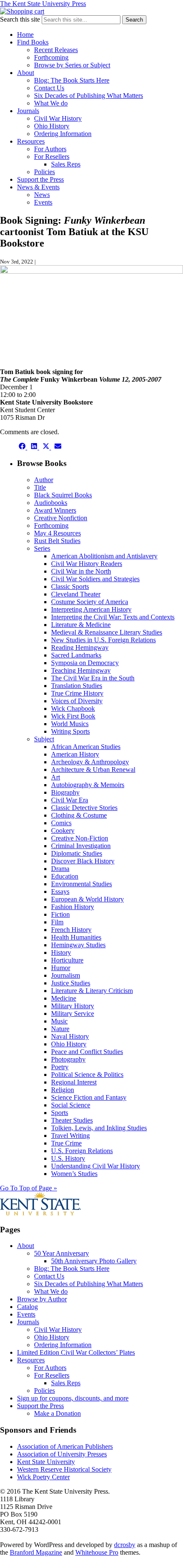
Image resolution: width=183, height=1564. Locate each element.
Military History (72, 1005)
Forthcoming (51, 57)
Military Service (72, 1013)
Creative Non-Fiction (79, 838)
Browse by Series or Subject (72, 65)
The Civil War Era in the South (92, 678)
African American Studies (85, 746)
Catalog (27, 1306)
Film (57, 922)
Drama (60, 868)
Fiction (60, 914)
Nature (60, 1028)
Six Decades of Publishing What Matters (88, 95)
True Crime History (77, 693)
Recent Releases (56, 49)
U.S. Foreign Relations (82, 1150)
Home (25, 34)
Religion (62, 1089)
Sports (59, 1112)
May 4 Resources (57, 533)
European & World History (87, 899)
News (42, 194)
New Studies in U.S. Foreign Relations (103, 639)
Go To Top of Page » (28, 1188)
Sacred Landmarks (76, 655)
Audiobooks (50, 502)
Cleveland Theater (75, 594)
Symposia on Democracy (85, 662)
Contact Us (49, 88)
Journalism (65, 975)
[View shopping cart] (22, 11)
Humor (60, 967)
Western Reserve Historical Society (64, 1469)
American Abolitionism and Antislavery (104, 556)
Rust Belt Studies (57, 540)
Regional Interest (74, 1082)
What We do (51, 103)
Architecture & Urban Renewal (93, 769)
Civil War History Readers (86, 563)
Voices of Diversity (77, 700)
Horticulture (67, 960)
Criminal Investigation (81, 845)
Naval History (70, 1036)
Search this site (20, 19)
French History (71, 929)
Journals (28, 110)
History (61, 952)
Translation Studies (76, 685)
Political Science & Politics (87, 1074)
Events (43, 202)
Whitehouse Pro (96, 1552)
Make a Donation (57, 1413)
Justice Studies (70, 983)
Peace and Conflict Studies (87, 1051)
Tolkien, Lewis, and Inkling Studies (99, 1127)
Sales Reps (65, 164)
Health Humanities (76, 937)
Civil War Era (69, 800)
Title (40, 487)
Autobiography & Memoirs (87, 784)
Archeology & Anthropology (90, 761)
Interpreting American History (91, 609)
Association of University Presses (62, 1454)
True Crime (66, 1143)
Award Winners (55, 510)
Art (55, 777)
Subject (44, 739)
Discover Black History (82, 861)
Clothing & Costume (79, 815)
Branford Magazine (36, 1552)
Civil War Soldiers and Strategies (95, 578)
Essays (60, 891)
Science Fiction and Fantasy (88, 1097)
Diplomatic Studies (76, 853)
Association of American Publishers (65, 1446)
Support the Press (40, 179)
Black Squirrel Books (63, 495)
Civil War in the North (81, 571)
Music (59, 1021)
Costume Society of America (89, 601)
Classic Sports (70, 586)
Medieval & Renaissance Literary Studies (106, 632)
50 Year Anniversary (61, 1253)
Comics (61, 822)
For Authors (50, 149)
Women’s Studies (74, 1173)
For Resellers (51, 156)
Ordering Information (63, 133)
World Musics (70, 723)
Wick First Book (73, 716)
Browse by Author (42, 1299)
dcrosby (124, 1544)
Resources (31, 141)
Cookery (62, 830)
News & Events (38, 187)
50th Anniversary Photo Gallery (94, 1261)
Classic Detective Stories (84, 807)
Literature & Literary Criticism (92, 990)
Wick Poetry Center (43, 1477)
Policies (44, 171)
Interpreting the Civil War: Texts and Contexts (112, 617)
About (25, 72)
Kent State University (46, 1461)
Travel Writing (70, 1135)
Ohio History (51, 126)
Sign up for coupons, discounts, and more (73, 1398)
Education (64, 876)
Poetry (60, 1066)
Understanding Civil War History (95, 1166)
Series (42, 548)
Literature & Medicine (81, 624)
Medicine (63, 998)
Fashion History (72, 906)
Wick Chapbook (73, 708)
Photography (68, 1059)
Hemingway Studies (78, 944)
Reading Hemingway (80, 647)
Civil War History (58, 118)
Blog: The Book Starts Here (71, 80)
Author (43, 479)
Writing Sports (70, 731)
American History (75, 754)
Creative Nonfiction (60, 517)
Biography (65, 792)
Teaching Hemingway (81, 670)
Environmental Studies (81, 883)
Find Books (33, 42)
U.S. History (68, 1158)
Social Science (70, 1105)
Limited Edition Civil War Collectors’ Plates (76, 1352)
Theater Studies (72, 1120)
